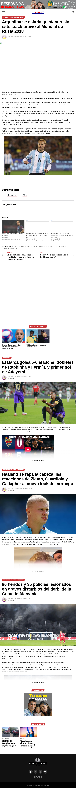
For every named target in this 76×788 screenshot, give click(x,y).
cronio (12, 38)
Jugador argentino (28, 246)
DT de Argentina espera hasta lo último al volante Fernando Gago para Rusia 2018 (37, 235)
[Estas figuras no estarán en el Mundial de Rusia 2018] (13, 226)
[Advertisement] (38, 294)
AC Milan (17, 246)
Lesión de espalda (43, 246)
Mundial (64, 246)
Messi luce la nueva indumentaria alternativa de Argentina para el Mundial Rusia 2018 (62, 235)
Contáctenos (38, 777)
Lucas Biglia (55, 246)
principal (6, 248)
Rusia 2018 (14, 248)
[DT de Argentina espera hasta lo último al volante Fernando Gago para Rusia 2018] (37, 226)
